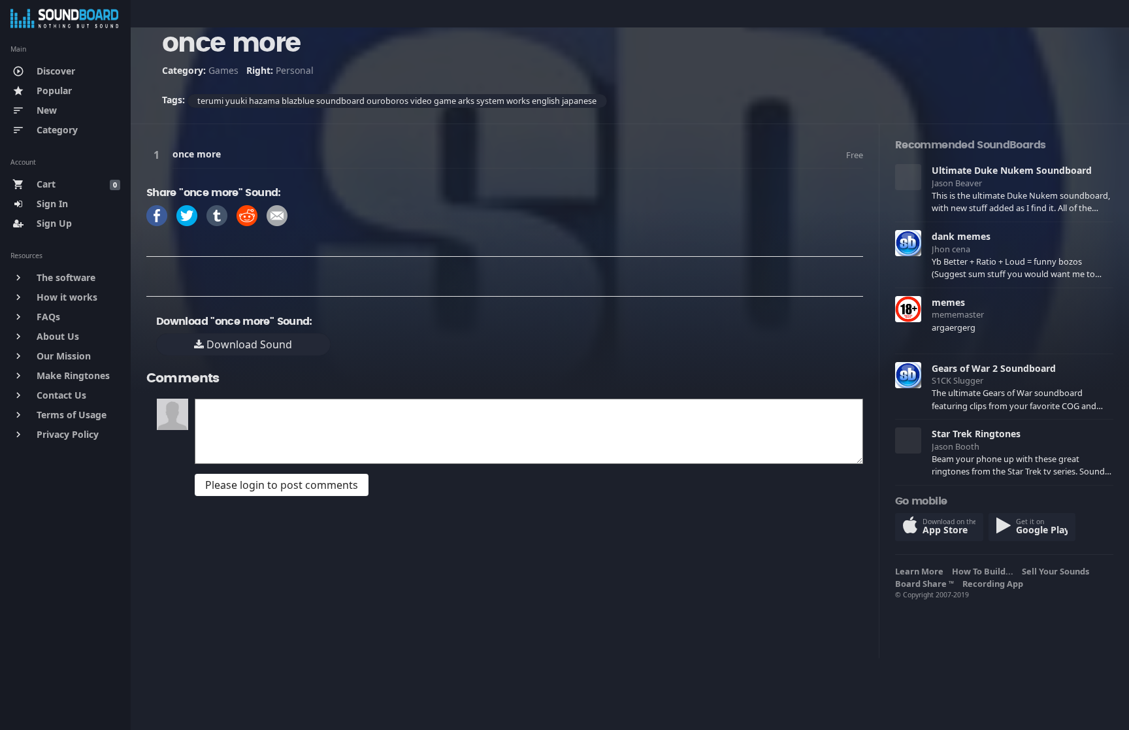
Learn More (921, 571)
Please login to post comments (281, 485)
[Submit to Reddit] (247, 214)
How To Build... (984, 571)
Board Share (924, 583)
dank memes (961, 236)
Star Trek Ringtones (976, 433)
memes (948, 302)
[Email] (277, 214)
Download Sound (248, 344)
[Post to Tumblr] (216, 214)
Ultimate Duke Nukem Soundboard (1012, 170)
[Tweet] (186, 214)
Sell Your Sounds (1057, 571)
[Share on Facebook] (156, 214)
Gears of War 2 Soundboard (994, 368)
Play (159, 154)
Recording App (994, 583)
